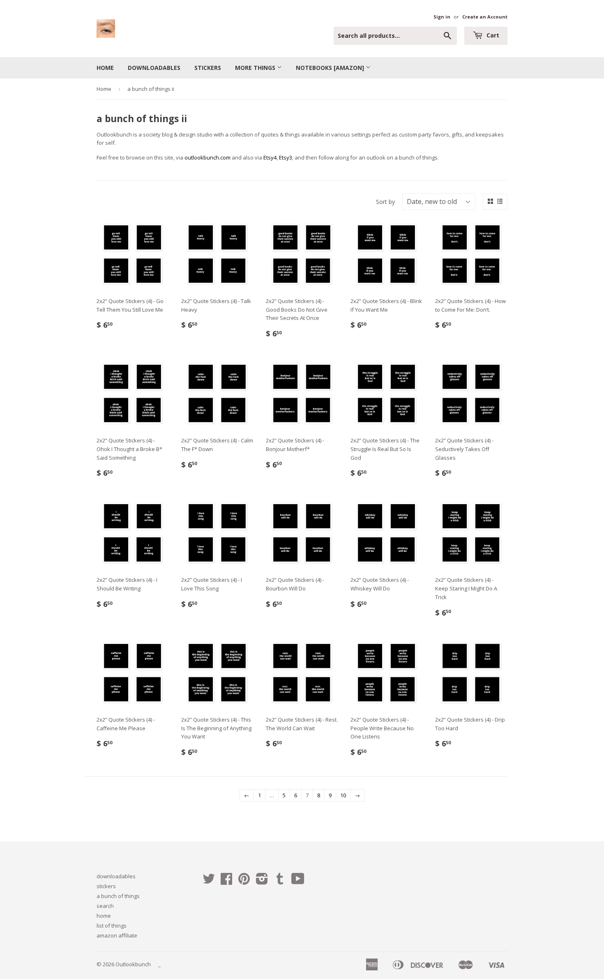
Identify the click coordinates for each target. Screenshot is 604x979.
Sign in (441, 17)
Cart (492, 35)
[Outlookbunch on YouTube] (297, 881)
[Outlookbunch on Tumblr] (280, 881)
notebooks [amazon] (331, 68)
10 (343, 795)
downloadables (154, 68)
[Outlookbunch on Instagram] (262, 881)
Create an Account (484, 17)
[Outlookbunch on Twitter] (209, 881)
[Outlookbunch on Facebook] (226, 881)
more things (256, 68)
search (105, 906)
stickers (207, 68)
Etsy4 (270, 157)
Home (104, 89)
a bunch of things (118, 896)
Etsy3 (285, 157)
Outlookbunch (133, 964)
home (105, 68)
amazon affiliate (117, 935)
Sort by (385, 202)
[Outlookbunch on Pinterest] (244, 881)
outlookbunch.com (207, 157)
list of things (112, 925)
